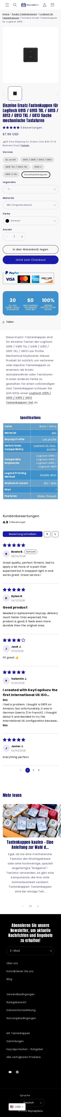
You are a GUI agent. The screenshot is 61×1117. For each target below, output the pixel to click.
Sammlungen (15, 1041)
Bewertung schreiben (22, 534)
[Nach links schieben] (3, 94)
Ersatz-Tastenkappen (24, 14)
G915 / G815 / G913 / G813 (37, 159)
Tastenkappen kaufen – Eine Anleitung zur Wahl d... (30, 845)
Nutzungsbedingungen (21, 1018)
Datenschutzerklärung (21, 1010)
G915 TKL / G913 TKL (16, 166)
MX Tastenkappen (18, 1033)
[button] (7, 5)
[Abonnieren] (50, 951)
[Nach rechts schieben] (57, 94)
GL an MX (10, 159)
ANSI (54, 483)
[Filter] (47, 534)
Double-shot (48, 475)
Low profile (49, 439)
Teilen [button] (10, 322)
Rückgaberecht (17, 1002)
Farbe (6, 213)
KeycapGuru (35, 1111)
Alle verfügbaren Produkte (24, 1057)
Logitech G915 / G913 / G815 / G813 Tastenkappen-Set (28, 397)
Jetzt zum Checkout (30, 260)
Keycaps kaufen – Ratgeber (25, 1049)
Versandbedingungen (21, 994)
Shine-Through (47, 496)
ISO (46, 483)
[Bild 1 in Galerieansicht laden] (15, 93)
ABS (54, 433)
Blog (9, 979)
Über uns (12, 963)
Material (8, 198)
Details (25, 145)
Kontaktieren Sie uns (20, 971)
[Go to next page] (39, 770)
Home (5, 14)
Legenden (9, 182)
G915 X (38, 166)
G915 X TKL (11, 174)
